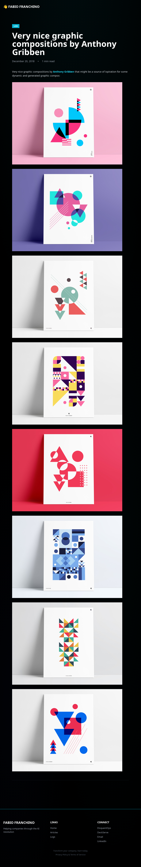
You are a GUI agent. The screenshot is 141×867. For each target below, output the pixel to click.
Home (53, 828)
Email (100, 836)
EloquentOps (104, 828)
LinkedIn (101, 841)
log (16, 26)
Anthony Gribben (63, 71)
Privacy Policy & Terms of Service (71, 854)
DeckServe (102, 832)
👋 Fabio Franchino (21, 6)
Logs (52, 836)
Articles (54, 832)
